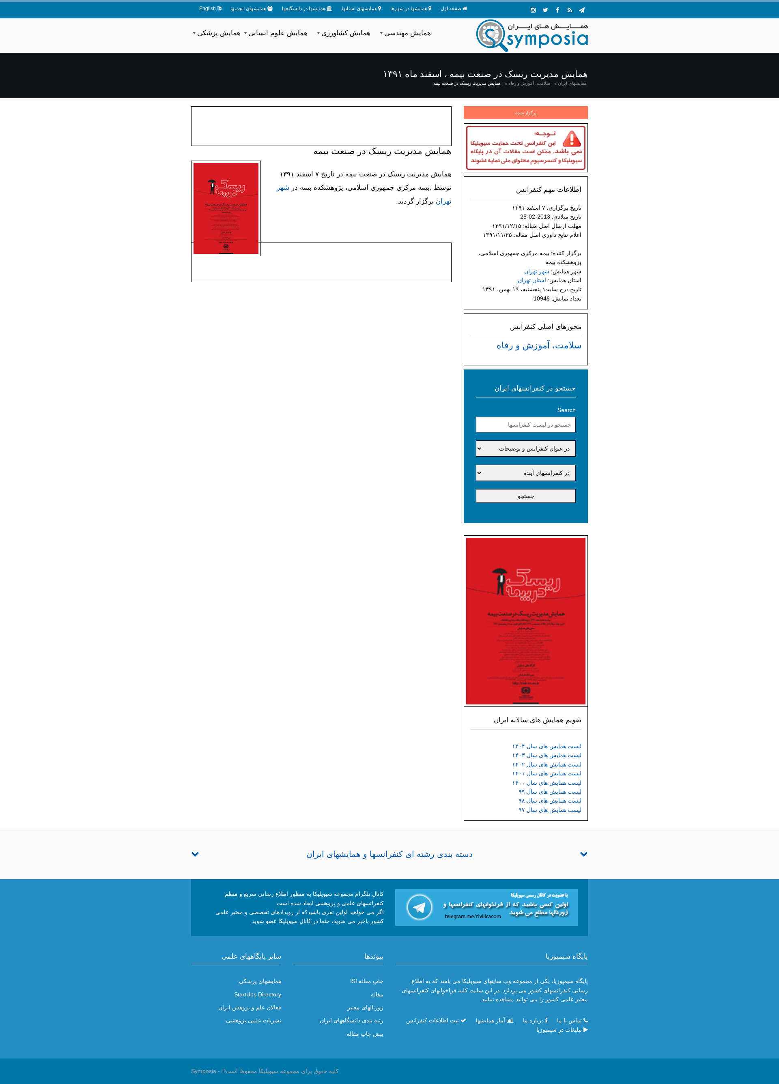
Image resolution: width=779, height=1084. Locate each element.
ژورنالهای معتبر (365, 1007)
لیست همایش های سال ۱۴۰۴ (546, 746)
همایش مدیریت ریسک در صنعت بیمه (467, 83)
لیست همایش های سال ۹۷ (550, 810)
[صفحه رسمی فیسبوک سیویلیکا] (557, 10)
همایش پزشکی (219, 33)
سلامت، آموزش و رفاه (529, 83)
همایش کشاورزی (345, 33)
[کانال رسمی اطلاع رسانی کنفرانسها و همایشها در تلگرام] (486, 907)
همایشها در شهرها (408, 8)
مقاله (377, 994)
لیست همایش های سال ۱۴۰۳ (546, 755)
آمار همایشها (490, 1020)
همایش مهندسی (407, 33)
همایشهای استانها (359, 8)
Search (566, 410)
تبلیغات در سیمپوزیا (559, 1029)
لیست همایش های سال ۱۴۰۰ (546, 782)
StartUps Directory (257, 994)
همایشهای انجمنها (248, 8)
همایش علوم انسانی (278, 33)
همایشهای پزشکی (260, 981)
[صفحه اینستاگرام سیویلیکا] (533, 10)
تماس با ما (569, 1020)
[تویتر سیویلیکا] (545, 10)
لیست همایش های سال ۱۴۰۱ (546, 773)
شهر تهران (536, 271)
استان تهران (532, 280)
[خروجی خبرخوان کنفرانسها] (570, 10)
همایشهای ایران (572, 83)
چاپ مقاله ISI (366, 981)
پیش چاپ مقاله (364, 1033)
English (207, 8)
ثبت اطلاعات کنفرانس (432, 1020)
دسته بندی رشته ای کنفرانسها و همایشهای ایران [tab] (389, 854)
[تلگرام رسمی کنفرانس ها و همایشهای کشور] (582, 10)
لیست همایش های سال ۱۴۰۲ (546, 764)
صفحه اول (451, 8)
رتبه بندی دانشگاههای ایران (351, 1020)
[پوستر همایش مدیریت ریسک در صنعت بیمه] (526, 620)
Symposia (203, 1071)
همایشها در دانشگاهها (303, 8)
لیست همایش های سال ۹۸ (550, 800)
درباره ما (533, 1020)
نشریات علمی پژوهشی (253, 1020)
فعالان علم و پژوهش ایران (249, 1007)
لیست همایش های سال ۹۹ (550, 791)
